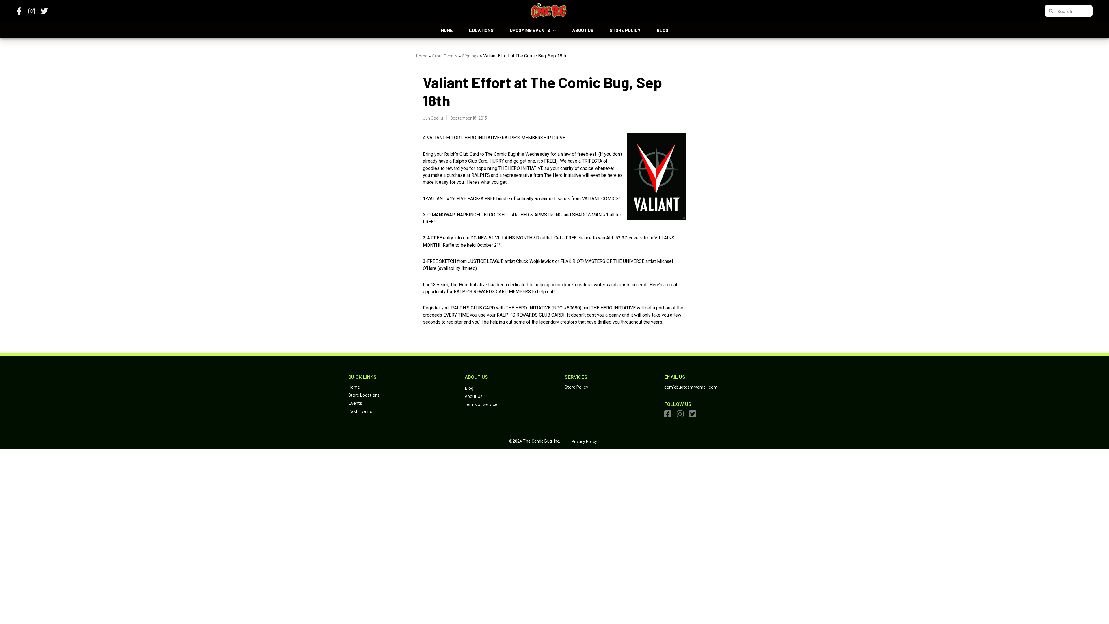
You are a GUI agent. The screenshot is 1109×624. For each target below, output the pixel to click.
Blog (662, 30)
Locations (481, 30)
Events (355, 403)
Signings (470, 55)
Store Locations (364, 395)
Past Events (360, 411)
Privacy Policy (584, 441)
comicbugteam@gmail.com (690, 386)
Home (447, 30)
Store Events (444, 55)
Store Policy (625, 30)
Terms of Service (481, 404)
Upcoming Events (530, 30)
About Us (582, 30)
